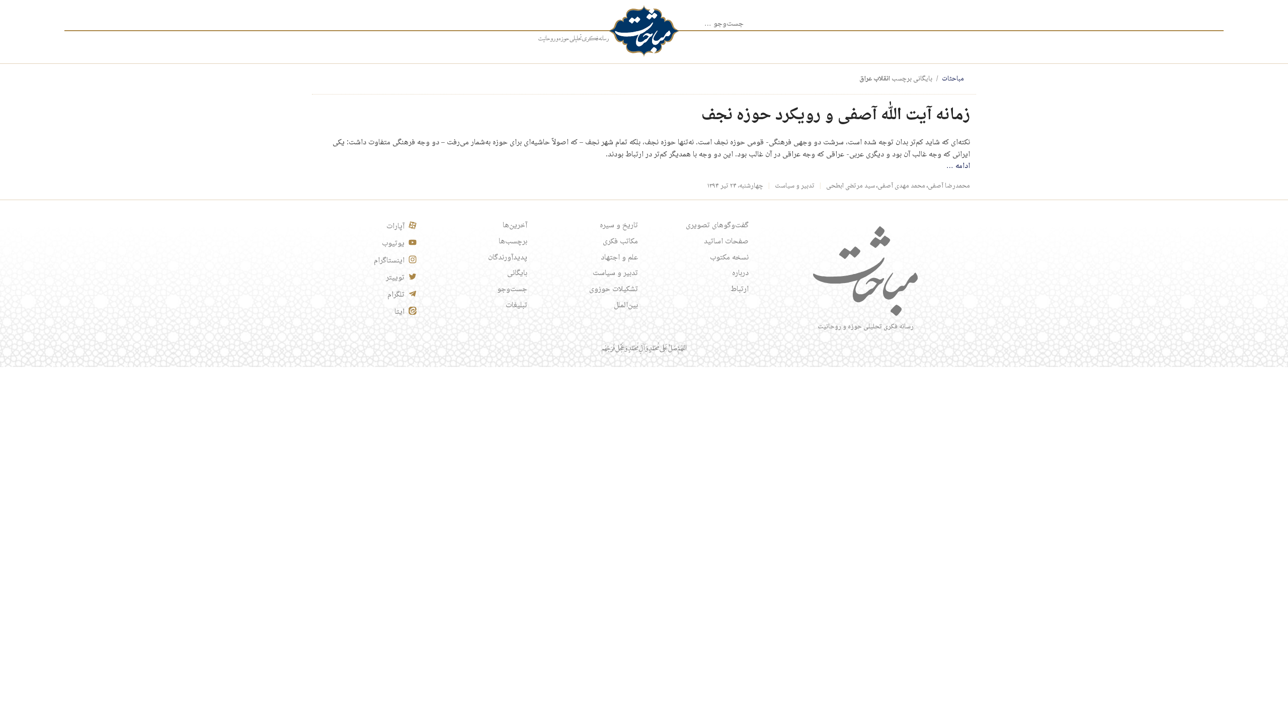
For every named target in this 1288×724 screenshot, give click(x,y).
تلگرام (396, 295)
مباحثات (953, 78)
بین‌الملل (626, 305)
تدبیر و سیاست (795, 186)
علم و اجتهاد (619, 257)
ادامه (958, 166)
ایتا (399, 312)
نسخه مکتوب (729, 257)
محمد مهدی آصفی (901, 186)
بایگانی (517, 273)
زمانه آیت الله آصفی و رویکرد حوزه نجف (835, 115)
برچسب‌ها (513, 241)
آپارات (395, 226)
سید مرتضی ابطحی (850, 186)
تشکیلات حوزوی (613, 289)
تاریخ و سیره (619, 225)
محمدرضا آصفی (949, 186)
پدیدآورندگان (507, 257)
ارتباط (740, 289)
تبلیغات (516, 305)
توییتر (395, 278)
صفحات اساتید (726, 241)
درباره (740, 273)
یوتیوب (393, 243)
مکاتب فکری (620, 241)
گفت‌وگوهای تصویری (717, 225)
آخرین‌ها (515, 225)
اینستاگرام (389, 260)
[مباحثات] (644, 31)
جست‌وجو (512, 289)
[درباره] (573, 39)
